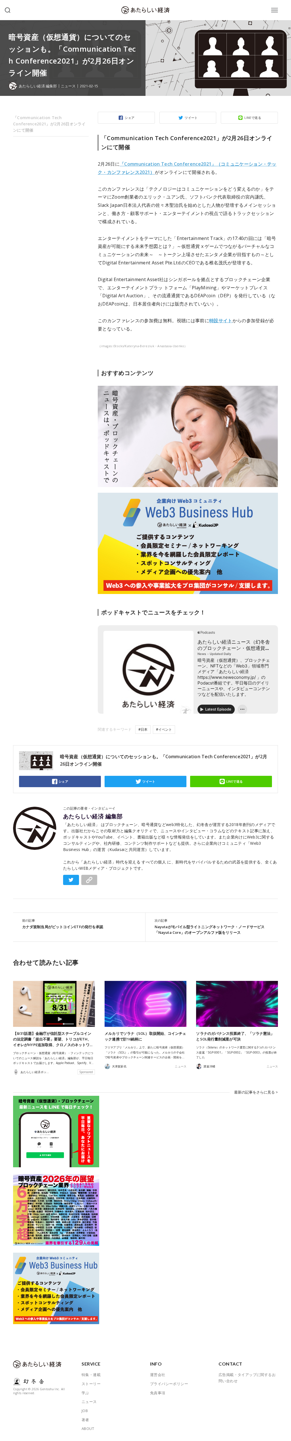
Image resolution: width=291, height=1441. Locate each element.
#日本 (142, 729)
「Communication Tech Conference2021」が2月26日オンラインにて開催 (49, 124)
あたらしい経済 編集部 (93, 816)
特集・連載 (91, 1374)
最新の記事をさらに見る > (256, 1092)
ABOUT (88, 1428)
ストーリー (91, 1383)
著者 (85, 1419)
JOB (85, 1410)
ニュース (68, 86)
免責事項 (157, 1392)
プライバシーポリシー (169, 1383)
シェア (129, 117)
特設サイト (220, 320)
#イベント (164, 729)
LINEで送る (252, 117)
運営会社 (157, 1374)
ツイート (191, 117)
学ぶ (85, 1392)
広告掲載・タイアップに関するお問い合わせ (247, 1377)
